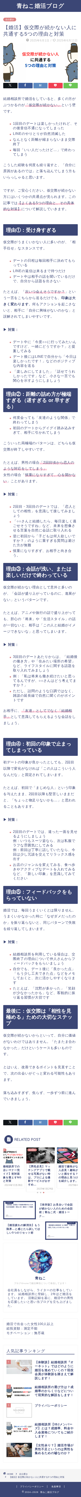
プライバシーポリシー (32, 1486)
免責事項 (56, 1486)
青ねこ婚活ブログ (40, 5)
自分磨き (9, 19)
